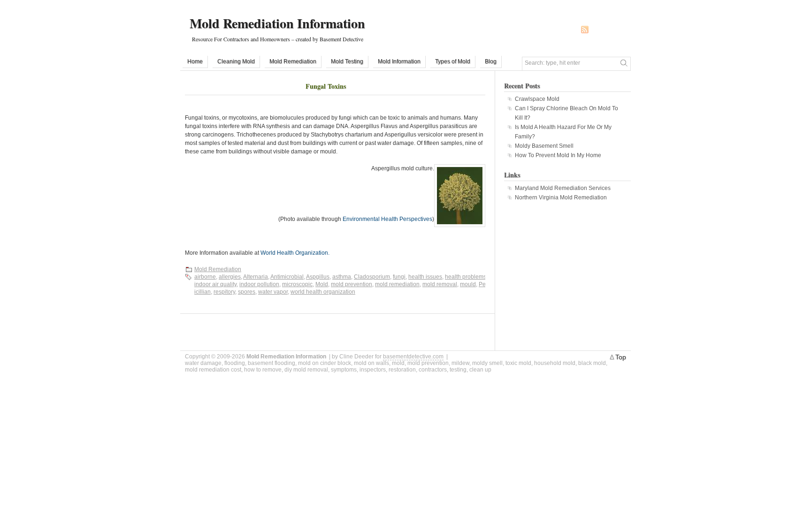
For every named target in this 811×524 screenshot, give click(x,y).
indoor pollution (259, 284)
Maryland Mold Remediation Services (563, 188)
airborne (205, 276)
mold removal (439, 284)
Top (620, 357)
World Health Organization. (294, 253)
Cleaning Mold (236, 61)
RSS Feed (585, 29)
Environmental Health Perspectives (387, 219)
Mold (321, 284)
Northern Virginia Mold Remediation (561, 197)
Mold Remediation (292, 61)
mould (468, 284)
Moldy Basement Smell (544, 146)
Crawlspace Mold (537, 99)
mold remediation (397, 284)
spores (246, 292)
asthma (341, 276)
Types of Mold (452, 61)
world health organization (323, 292)
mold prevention (351, 284)
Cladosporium (372, 276)
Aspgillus (317, 276)
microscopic (297, 284)
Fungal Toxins (326, 86)
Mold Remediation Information (277, 23)
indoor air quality (215, 284)
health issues (425, 276)
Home (195, 61)
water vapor (273, 292)
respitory (224, 292)
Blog (491, 61)
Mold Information (399, 61)
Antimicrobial (287, 276)
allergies (230, 276)
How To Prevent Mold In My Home (558, 155)
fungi (399, 276)
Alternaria (255, 276)
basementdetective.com (413, 356)
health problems (465, 276)
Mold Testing (347, 61)
